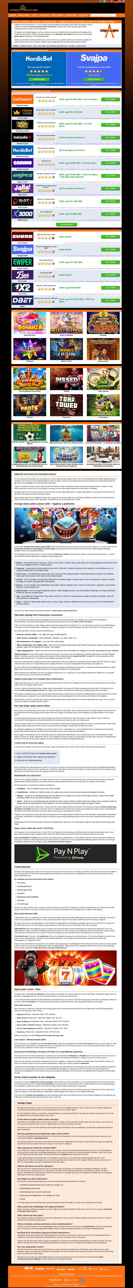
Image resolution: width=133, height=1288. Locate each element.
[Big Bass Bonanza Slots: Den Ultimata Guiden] (66, 441)
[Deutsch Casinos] (115, 2)
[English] (119, 2)
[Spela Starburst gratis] (29, 359)
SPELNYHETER (83, 15)
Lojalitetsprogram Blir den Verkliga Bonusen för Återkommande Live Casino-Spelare (29, 465)
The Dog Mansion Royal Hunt (30, 391)
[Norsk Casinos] (108, 2)
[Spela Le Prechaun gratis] (103, 416)
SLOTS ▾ (34, 15)
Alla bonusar (66, 224)
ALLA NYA (117, 367)
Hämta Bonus (39, 79)
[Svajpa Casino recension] (94, 64)
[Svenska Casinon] (100, 2)
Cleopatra (103, 335)
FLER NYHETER (115, 423)
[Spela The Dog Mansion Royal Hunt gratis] (29, 389)
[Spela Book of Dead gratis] (103, 359)
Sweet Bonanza (29, 335)
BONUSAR (13, 15)
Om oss (56, 1284)
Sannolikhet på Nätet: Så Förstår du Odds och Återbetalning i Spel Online (103, 465)
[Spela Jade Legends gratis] (103, 389)
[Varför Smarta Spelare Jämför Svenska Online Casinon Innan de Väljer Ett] (66, 462)
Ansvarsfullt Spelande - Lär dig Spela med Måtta (103, 443)
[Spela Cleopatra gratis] (103, 333)
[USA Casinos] (123, 2)
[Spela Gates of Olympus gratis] (66, 333)
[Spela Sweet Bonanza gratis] (29, 333)
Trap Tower (66, 417)
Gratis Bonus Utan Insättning (27, 897)
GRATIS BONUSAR (57, 15)
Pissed (66, 391)
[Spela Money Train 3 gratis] (66, 359)
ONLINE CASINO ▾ (24, 15)
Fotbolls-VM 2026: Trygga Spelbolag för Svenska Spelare (30, 443)
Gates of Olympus (66, 335)
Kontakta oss (66, 1284)
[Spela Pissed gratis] (66, 389)
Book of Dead (103, 361)
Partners (76, 1284)
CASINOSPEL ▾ (44, 15)
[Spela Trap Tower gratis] (66, 416)
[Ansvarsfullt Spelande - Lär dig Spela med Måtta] (103, 441)
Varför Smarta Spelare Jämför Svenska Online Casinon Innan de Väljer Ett (66, 465)
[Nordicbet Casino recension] (39, 64)
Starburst (29, 361)
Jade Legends (103, 391)
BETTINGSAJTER (71, 15)
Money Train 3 (66, 361)
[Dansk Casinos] (112, 2)
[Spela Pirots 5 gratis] (29, 416)
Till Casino (110, 99)
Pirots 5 (30, 417)
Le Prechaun (103, 417)
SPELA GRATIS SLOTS (112, 311)
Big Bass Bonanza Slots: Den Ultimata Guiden (66, 443)
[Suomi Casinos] (104, 2)
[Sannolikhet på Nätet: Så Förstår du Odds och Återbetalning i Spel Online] (103, 462)
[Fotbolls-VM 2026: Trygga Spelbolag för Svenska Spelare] (29, 440)
